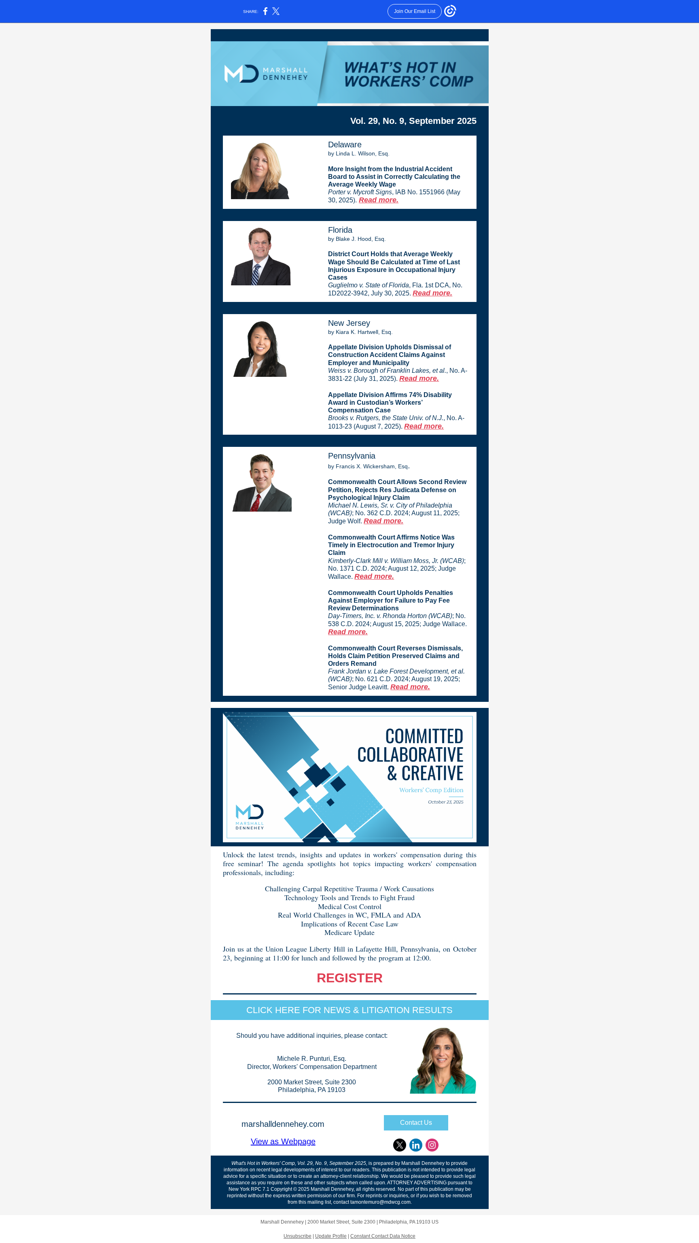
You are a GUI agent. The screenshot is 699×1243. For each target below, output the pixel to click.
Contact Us (416, 1122)
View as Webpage (283, 1141)
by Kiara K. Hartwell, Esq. (360, 332)
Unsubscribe (297, 1236)
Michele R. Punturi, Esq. (311, 1058)
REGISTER (350, 978)
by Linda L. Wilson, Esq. (359, 153)
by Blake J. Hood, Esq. (357, 239)
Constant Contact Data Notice (382, 1236)
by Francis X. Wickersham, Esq (368, 466)
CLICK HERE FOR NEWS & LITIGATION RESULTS (349, 1010)
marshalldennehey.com (282, 1124)
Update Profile (331, 1236)
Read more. (378, 200)
